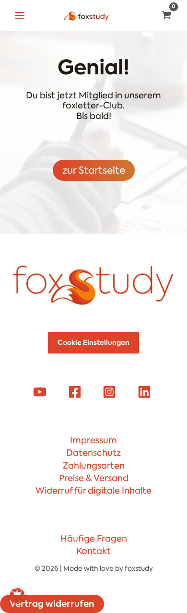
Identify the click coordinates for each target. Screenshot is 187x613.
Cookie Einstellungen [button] (93, 342)
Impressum (93, 440)
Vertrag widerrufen (52, 604)
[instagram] (110, 392)
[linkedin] (145, 392)
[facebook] (76, 392)
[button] (17, 595)
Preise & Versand (94, 478)
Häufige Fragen (93, 538)
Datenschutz (93, 453)
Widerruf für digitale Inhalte (93, 490)
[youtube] (41, 392)
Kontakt (93, 551)
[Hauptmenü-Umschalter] (19, 15)
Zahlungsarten (94, 466)
